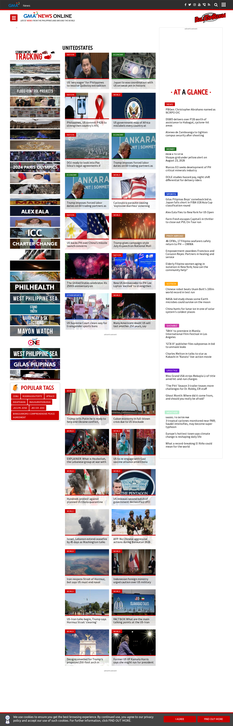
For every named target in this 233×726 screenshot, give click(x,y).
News (26, 5)
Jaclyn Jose (20, 407)
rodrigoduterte (32, 396)
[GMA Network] (14, 4)
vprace (50, 396)
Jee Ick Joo (37, 407)
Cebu (16, 396)
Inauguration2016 (39, 402)
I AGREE (179, 719)
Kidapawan (19, 402)
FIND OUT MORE (213, 719)
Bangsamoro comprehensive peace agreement (34, 415)
